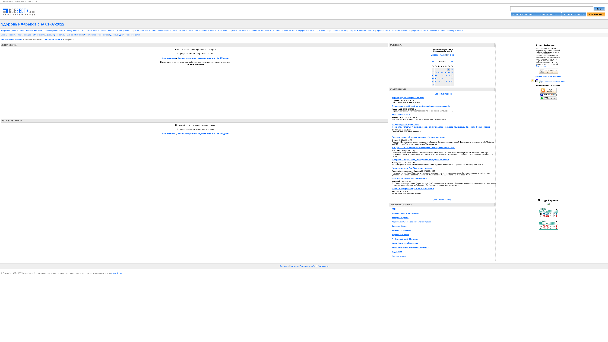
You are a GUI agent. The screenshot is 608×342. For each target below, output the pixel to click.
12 (439, 75)
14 (446, 75)
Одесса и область (257, 31)
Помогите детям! (133, 35)
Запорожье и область (91, 31)
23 (452, 78)
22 (449, 78)
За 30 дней (223, 58)
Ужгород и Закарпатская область (361, 31)
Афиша (48, 35)
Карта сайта (323, 266)
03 (433, 72)
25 (436, 81)
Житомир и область (125, 31)
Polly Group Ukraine (401, 114)
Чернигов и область (438, 31)
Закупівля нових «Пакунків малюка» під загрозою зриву (418, 137)
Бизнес (70, 35)
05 (439, 72)
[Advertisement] (30, 91)
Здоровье (113, 35)
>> (452, 61)
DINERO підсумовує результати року (409, 178)
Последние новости (53, 40)
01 (449, 69)
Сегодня (434, 55)
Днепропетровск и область (55, 31)
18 (436, 78)
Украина (18, 40)
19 (439, 78)
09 (452, 72)
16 (452, 75)
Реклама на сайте (308, 266)
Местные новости (8, 35)
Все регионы (6, 31)
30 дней (450, 55)
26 (439, 81)
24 (433, 81)
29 (449, 81)
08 (449, 72)
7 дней (443, 55)
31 (433, 84)
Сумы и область (322, 31)
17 (433, 78)
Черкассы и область (420, 31)
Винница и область (108, 31)
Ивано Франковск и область (145, 31)
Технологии (103, 35)
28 (446, 81)
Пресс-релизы (59, 35)
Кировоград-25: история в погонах (408, 98)
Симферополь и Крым (305, 31)
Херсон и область (383, 31)
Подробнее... (541, 66)
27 (442, 81)
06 (442, 72)
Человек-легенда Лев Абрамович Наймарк (412, 168)
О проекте (284, 266)
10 (433, 75)
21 (446, 78)
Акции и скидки (24, 35)
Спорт (87, 35)
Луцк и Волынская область (206, 31)
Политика (78, 35)
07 (446, 72)
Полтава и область (273, 31)
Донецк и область (74, 31)
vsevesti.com (116, 273)
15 (449, 75)
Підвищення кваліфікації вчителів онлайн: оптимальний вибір (421, 106)
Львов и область (224, 31)
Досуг (121, 35)
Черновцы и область (455, 31)
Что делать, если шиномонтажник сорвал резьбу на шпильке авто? (423, 147)
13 (442, 75)
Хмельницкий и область (401, 31)
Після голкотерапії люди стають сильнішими (413, 189)
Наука (93, 35)
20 (442, 78)
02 (452, 69)
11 (436, 75)
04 (436, 72)
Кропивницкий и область (168, 31)
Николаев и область (240, 31)
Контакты (294, 266)
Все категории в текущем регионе (196, 58)
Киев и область (18, 31)
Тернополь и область (338, 31)
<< (433, 61)
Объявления (38, 35)
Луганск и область (186, 31)
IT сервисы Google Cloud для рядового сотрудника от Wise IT (420, 160)
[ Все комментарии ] (443, 94)
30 (452, 81)
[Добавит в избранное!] (532, 81)
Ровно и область (288, 31)
